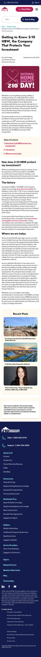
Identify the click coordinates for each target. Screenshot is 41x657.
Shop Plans (26, 9)
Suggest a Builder (10, 540)
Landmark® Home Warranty (15, 621)
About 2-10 (7, 453)
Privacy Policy (11, 638)
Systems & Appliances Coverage (16, 486)
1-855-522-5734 (12, 2)
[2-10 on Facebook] (9, 586)
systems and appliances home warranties (19, 220)
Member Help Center (11, 570)
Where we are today (13, 154)
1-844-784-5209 (22, 445)
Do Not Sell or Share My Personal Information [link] (20, 634)
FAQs (5, 468)
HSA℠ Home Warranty (13, 618)
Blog (5, 576)
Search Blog (29, 19)
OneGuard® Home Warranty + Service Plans (20, 625)
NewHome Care (9, 536)
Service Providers (10, 545)
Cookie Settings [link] (11, 631)
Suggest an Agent (10, 518)
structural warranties (25, 189)
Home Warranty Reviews (13, 464)
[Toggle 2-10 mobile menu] (36, 9)
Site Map (6, 472)
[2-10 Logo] (5, 11)
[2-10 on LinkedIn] (3, 586)
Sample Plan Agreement (12, 490)
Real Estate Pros (10, 499)
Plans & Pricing (9, 482)
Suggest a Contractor (11, 553)
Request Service (9, 565)
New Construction (10, 510)
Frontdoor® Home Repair (14, 612)
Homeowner (8, 479)
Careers (6, 456)
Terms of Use (11, 641)
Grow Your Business (11, 549)
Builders (6, 525)
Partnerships (8, 581)
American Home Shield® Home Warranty (19, 615)
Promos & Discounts (11, 494)
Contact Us (7, 460)
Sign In (37, 2)
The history (10, 150)
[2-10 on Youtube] (15, 586)
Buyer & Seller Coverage (12, 503)
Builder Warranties (10, 528)
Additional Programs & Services (15, 532)
